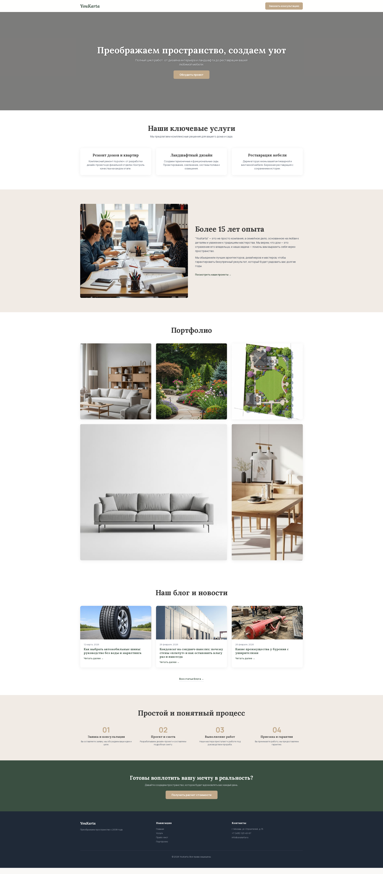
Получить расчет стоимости (192, 795)
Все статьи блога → (191, 678)
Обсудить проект (191, 74)
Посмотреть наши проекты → (213, 274)
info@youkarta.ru (240, 837)
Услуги (159, 833)
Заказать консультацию (284, 6)
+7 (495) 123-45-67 (241, 833)
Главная (160, 829)
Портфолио (162, 841)
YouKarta (90, 6)
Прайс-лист (162, 837)
